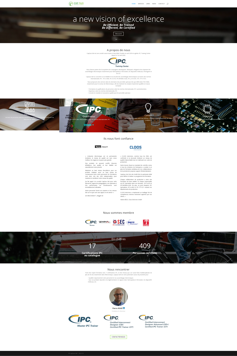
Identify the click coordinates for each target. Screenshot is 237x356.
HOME (134, 4)
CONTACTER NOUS (118, 337)
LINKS (148, 4)
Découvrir (118, 34)
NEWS (154, 4)
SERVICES (141, 4)
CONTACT (161, 4)
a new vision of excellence (118, 18)
